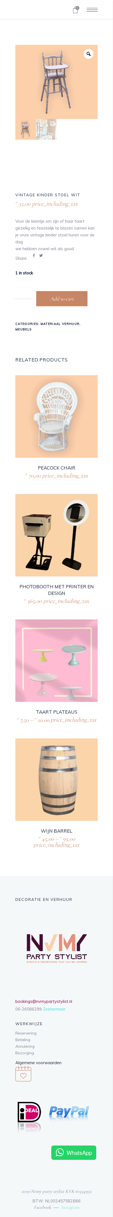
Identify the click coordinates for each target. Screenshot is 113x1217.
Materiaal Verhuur (60, 324)
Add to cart (62, 299)
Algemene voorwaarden (38, 1062)
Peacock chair (56, 468)
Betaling (22, 1039)
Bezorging (24, 1052)
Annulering (25, 1046)
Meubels (23, 329)
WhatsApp (79, 1153)
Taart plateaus (56, 712)
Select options (42, 719)
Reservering (25, 1033)
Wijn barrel (56, 831)
